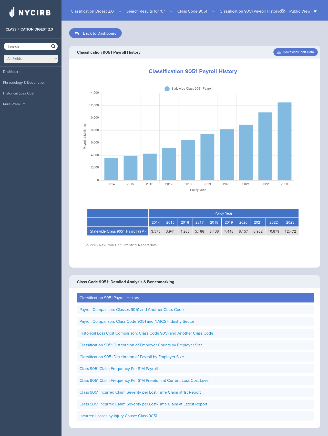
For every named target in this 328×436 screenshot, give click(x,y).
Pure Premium (14, 104)
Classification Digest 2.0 (92, 11)
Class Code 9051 (192, 11)
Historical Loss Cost (18, 93)
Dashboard (11, 72)
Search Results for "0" (145, 11)
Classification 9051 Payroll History (249, 11)
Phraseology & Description (24, 82)
